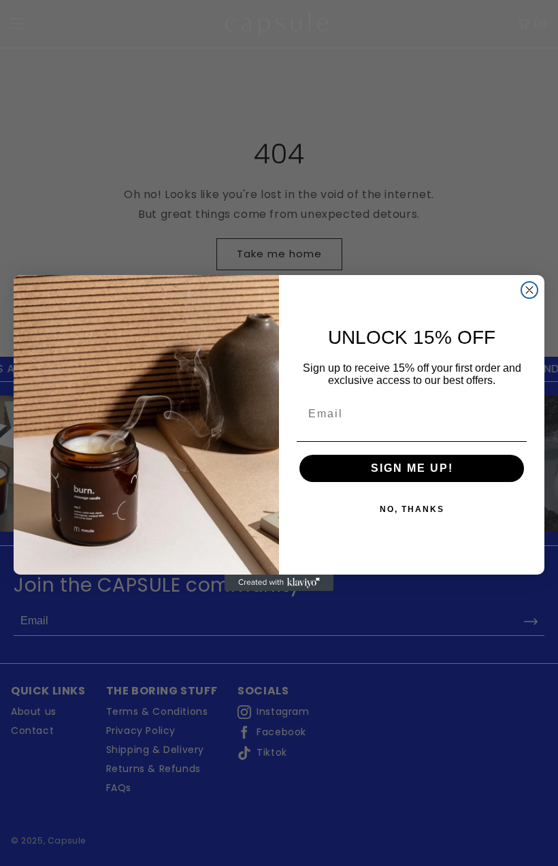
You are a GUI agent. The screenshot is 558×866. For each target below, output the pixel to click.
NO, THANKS (412, 509)
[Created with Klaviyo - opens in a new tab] (279, 583)
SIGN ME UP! (412, 468)
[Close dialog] (529, 290)
